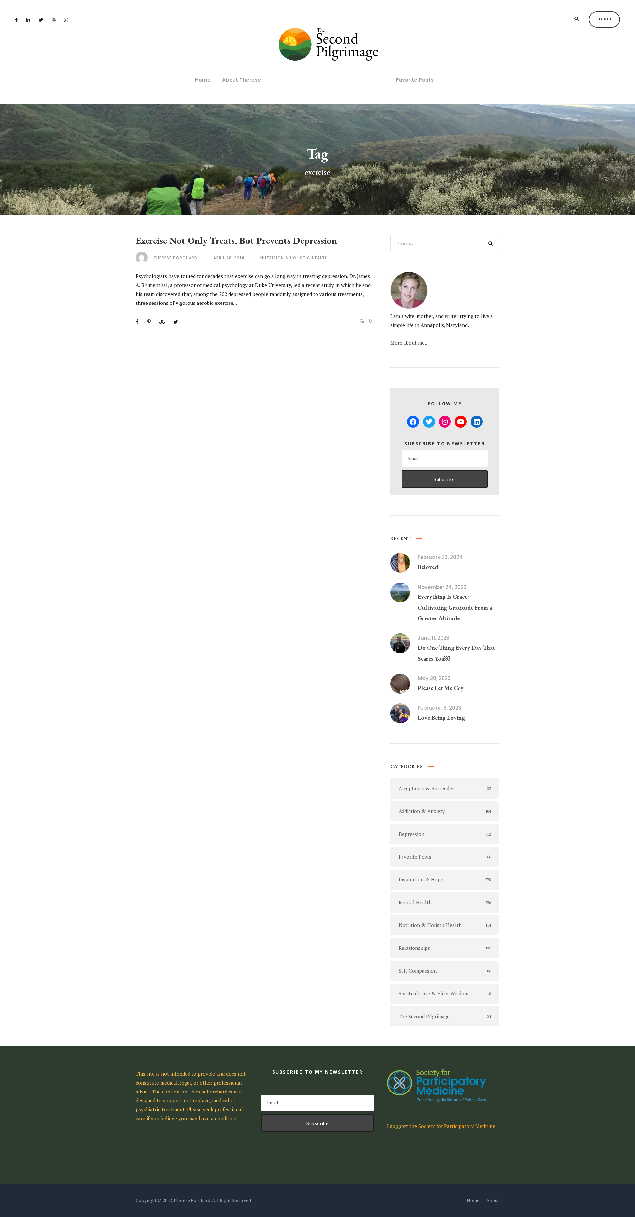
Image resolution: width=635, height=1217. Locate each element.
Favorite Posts (415, 79)
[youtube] (54, 20)
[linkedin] (28, 20)
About (493, 1200)
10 (369, 320)
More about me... (409, 343)
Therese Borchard (175, 258)
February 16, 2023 (439, 707)
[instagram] (66, 20)
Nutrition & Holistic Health (294, 258)
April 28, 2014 (229, 258)
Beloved (428, 567)
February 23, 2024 (440, 557)
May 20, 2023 (434, 678)
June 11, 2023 (433, 637)
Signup (604, 19)
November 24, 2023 (442, 587)
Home (203, 79)
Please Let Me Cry (440, 688)
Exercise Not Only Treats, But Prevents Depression (236, 240)
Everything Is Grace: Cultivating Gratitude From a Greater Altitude (455, 607)
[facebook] (16, 20)
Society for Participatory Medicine (456, 1126)
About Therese (241, 79)
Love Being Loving (441, 717)
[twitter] (41, 20)
